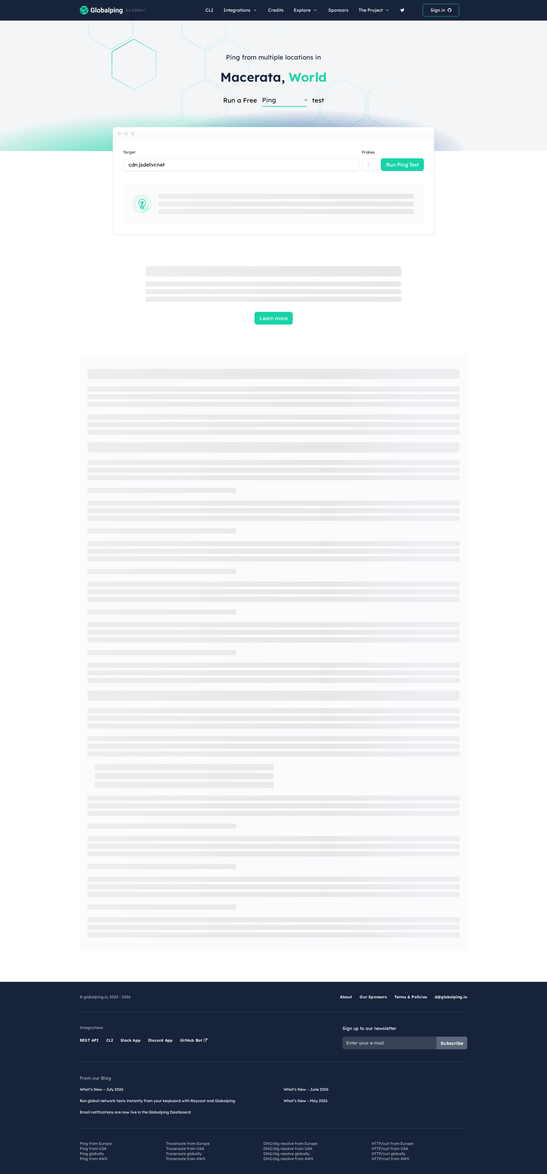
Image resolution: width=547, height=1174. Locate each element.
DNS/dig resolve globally (286, 1153)
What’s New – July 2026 (101, 1089)
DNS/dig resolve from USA (287, 1148)
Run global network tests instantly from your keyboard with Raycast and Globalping (157, 1100)
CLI (209, 10)
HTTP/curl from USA (390, 1148)
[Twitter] (402, 10)
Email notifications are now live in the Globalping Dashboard (135, 1112)
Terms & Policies (410, 996)
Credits (276, 10)
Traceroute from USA (185, 1148)
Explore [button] (302, 10)
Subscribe (452, 1043)
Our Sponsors (373, 996)
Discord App (160, 1040)
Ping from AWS (93, 1158)
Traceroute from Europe (188, 1143)
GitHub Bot (192, 1040)
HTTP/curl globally (389, 1153)
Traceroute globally (184, 1153)
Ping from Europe (96, 1143)
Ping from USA (93, 1148)
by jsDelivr (135, 10)
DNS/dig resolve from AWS (288, 1158)
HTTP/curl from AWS (390, 1158)
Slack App (131, 1040)
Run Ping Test (402, 164)
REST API (89, 1040)
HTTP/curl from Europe (392, 1143)
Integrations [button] (236, 10)
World (308, 77)
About (346, 996)
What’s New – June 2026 (306, 1089)
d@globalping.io (451, 996)
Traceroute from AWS (185, 1158)
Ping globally (92, 1153)
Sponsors (338, 10)
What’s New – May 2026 (306, 1100)
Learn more (274, 318)
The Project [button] (371, 10)
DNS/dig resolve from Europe (290, 1143)
